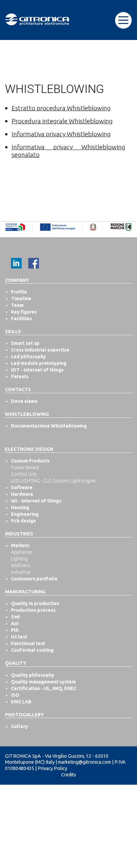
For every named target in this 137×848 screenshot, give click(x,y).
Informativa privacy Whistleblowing (61, 134)
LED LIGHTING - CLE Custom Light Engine (53, 480)
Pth (15, 630)
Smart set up (25, 343)
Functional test (28, 643)
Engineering (25, 514)
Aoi (15, 623)
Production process (33, 610)
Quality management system (43, 681)
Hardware (22, 494)
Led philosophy (28, 356)
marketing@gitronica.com (84, 762)
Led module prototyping (39, 363)
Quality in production (35, 603)
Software (22, 487)
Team (17, 305)
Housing (20, 507)
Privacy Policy (52, 768)
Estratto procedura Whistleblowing (61, 108)
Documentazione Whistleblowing (49, 425)
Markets (20, 545)
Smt (15, 616)
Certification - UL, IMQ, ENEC (43, 688)
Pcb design (23, 520)
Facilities (21, 318)
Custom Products (30, 460)
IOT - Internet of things (37, 370)
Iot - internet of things (36, 500)
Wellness (21, 565)
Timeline (21, 298)
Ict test (19, 636)
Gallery (19, 726)
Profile (19, 292)
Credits (68, 774)
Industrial (21, 572)
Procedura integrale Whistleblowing (62, 121)
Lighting (19, 558)
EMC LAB (21, 701)
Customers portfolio (34, 578)
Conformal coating (32, 650)
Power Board (25, 467)
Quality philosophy (32, 675)
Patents (20, 376)
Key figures (24, 312)
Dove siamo (24, 401)
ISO (15, 695)
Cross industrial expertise (40, 350)
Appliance (21, 552)
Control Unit (24, 474)
